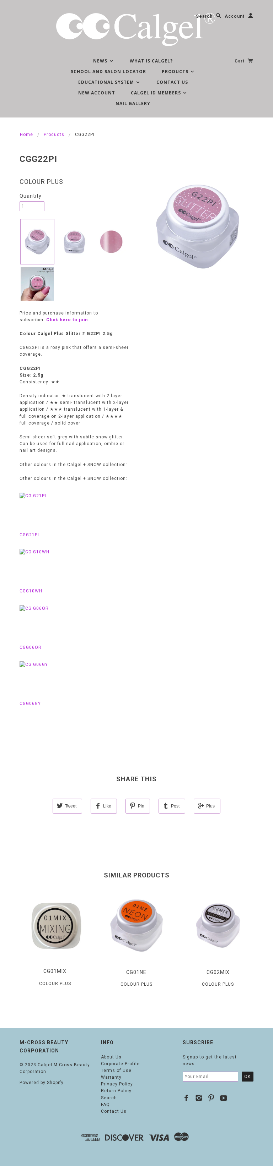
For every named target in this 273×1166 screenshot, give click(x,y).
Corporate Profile (120, 1063)
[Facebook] (186, 1097)
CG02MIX (218, 972)
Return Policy (116, 1090)
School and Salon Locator (108, 72)
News (101, 61)
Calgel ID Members (156, 93)
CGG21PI (29, 534)
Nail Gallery (133, 103)
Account (235, 16)
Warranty (111, 1077)
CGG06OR (31, 647)
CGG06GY (30, 703)
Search (204, 16)
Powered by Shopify (42, 1082)
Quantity (31, 196)
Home (26, 134)
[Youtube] (224, 1097)
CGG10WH (31, 591)
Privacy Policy (117, 1084)
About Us (111, 1057)
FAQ (105, 1104)
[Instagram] (199, 1097)
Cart (240, 61)
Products (176, 72)
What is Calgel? (151, 61)
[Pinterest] (211, 1097)
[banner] (136, 28)
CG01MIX (54, 971)
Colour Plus (41, 181)
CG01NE (136, 972)
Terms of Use (116, 1070)
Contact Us (172, 82)
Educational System (106, 82)
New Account (96, 93)
